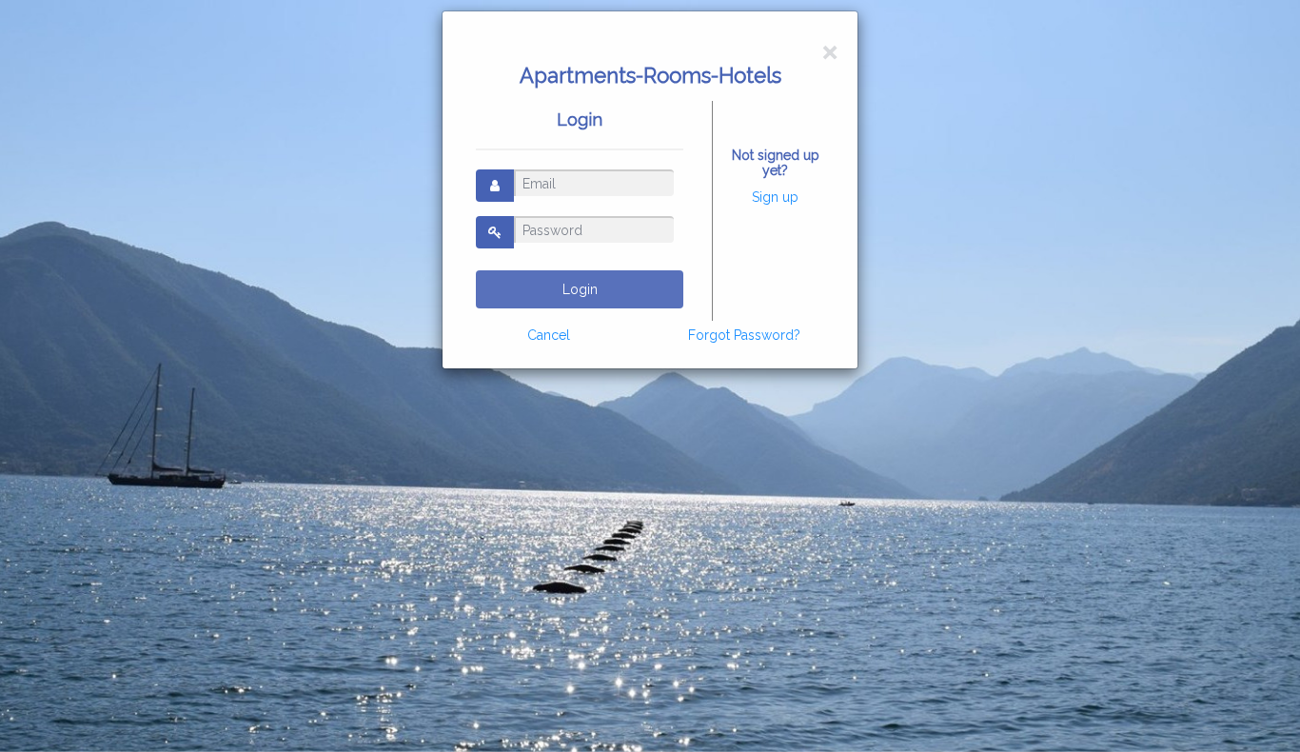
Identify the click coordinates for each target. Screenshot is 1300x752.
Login (580, 289)
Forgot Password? (744, 335)
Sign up (775, 197)
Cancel (548, 335)
